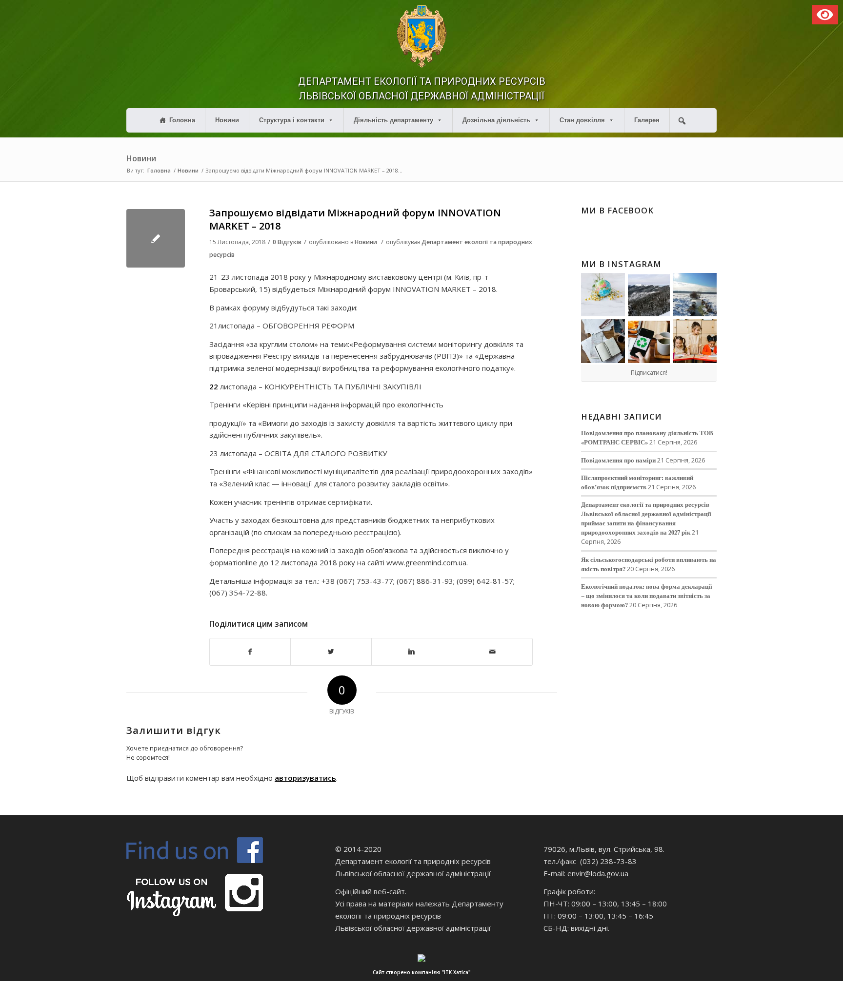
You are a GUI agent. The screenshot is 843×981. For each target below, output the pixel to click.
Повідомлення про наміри (618, 460)
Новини (227, 120)
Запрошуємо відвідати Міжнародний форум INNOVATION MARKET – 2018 (355, 219)
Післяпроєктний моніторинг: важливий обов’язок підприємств (637, 482)
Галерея (647, 120)
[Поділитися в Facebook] (250, 651)
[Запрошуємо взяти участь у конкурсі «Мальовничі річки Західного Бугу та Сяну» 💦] (695, 341)
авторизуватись (305, 778)
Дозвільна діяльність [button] (496, 120)
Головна (182, 120)
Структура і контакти (291, 120)
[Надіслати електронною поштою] (492, 651)
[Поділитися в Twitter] (331, 651)
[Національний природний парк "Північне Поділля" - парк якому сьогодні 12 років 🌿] (695, 295)
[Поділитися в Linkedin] (412, 651)
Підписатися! (649, 372)
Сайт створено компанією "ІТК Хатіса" (421, 972)
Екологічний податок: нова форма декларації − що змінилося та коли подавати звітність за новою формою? (646, 595)
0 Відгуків (287, 242)
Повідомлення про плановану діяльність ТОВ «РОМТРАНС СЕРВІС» (647, 437)
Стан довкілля (582, 120)
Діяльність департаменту (393, 120)
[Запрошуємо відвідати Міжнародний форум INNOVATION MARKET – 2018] (155, 238)
